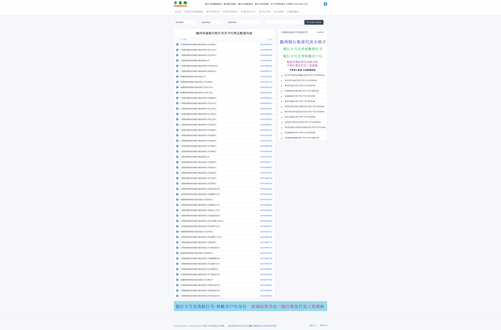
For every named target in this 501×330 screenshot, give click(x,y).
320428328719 (266, 82)
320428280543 (266, 189)
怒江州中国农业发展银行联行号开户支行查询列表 (304, 75)
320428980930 (266, 290)
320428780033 (266, 119)
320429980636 (266, 216)
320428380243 (266, 98)
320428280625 (266, 210)
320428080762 (266, 242)
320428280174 (266, 71)
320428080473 (266, 44)
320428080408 (266, 50)
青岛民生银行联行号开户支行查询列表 (300, 86)
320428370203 (266, 253)
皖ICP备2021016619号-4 (238, 326)
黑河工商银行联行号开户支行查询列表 (300, 117)
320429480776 (266, 248)
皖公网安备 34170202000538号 (264, 326)
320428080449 (266, 55)
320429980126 (266, 183)
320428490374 (266, 103)
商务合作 (323, 325)
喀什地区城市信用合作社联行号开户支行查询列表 (304, 112)
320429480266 (266, 151)
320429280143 (266, 141)
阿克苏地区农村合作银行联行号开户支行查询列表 (304, 106)
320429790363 (266, 173)
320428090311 (266, 60)
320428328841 (266, 93)
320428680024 (266, 114)
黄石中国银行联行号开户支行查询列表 (300, 101)
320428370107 (266, 232)
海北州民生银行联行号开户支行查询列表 (301, 80)
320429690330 (266, 167)
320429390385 (266, 146)
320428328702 (266, 77)
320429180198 (266, 135)
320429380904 (266, 274)
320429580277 (266, 162)
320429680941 (266, 285)
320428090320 (266, 66)
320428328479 (266, 200)
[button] (248, 12)
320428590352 (266, 109)
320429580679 (266, 226)
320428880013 (266, 125)
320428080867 (266, 269)
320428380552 (266, 205)
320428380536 (266, 194)
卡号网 (221, 326)
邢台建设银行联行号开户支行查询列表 (300, 132)
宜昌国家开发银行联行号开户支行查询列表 (302, 91)
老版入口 (312, 325)
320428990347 (266, 130)
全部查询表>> (321, 32)
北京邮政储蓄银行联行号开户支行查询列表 (302, 138)
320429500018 (266, 157)
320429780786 (266, 264)
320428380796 (266, 258)
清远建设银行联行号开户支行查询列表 (300, 96)
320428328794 (266, 87)
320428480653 (266, 221)
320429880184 (266, 178)
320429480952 (266, 296)
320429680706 (266, 237)
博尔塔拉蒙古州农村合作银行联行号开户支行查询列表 (305, 127)
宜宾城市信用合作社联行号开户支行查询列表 (303, 122)
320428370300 (266, 280)
